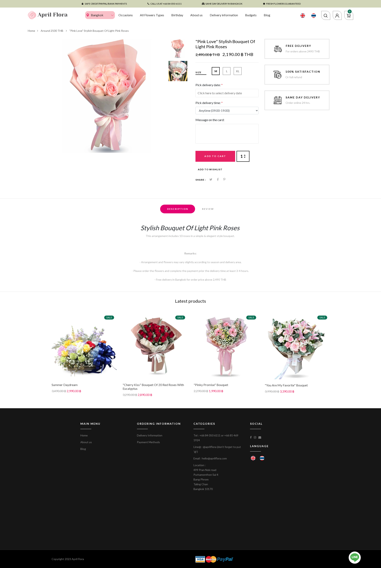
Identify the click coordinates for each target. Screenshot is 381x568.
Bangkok (97, 15)
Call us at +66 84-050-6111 (166, 3)
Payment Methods (148, 442)
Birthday (177, 15)
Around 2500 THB (52, 30)
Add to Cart (215, 156)
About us (196, 15)
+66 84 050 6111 (209, 435)
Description (177, 208)
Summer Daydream (65, 385)
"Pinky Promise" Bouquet (211, 385)
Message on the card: (209, 120)
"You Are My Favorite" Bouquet (286, 385)
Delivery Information (149, 435)
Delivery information (224, 15)
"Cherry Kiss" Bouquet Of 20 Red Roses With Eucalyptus (153, 386)
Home (31, 30)
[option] (108, 96)
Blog (267, 15)
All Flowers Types (152, 15)
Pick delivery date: (209, 85)
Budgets (251, 15)
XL (237, 71)
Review (208, 208)
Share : (200, 179)
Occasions (125, 15)
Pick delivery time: (209, 103)
